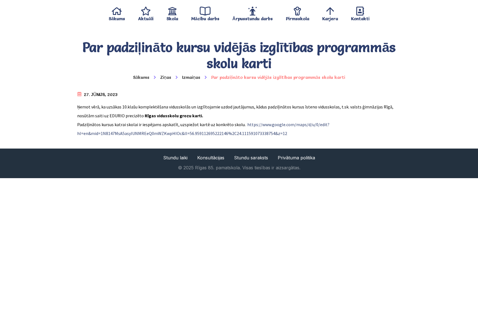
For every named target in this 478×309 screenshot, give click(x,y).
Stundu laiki (175, 157)
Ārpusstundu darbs (252, 17)
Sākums (117, 17)
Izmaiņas (191, 77)
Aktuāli (146, 17)
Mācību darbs (205, 17)
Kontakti (360, 17)
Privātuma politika (296, 157)
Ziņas (165, 77)
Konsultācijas (210, 157)
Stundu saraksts (251, 157)
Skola (172, 17)
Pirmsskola (297, 17)
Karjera (330, 17)
